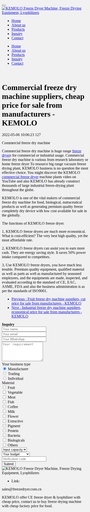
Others (13, 445)
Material (8, 383)
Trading (14, 374)
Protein (13, 431)
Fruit (11, 388)
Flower (13, 416)
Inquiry (17, 34)
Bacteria (14, 435)
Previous (48, 301)
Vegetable (15, 392)
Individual (15, 378)
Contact (17, 38)
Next (47, 312)
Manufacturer (18, 369)
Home (16, 21)
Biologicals (16, 440)
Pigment (14, 426)
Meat (11, 397)
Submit (9, 464)
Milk (11, 412)
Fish (11, 402)
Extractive (15, 421)
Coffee (13, 407)
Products (18, 29)
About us (18, 25)
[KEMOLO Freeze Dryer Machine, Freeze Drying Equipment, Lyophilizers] (45, 10)
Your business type (16, 364)
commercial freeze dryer (20, 177)
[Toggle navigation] (4, 5)
